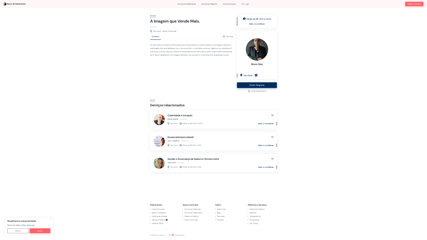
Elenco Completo (159, 213)
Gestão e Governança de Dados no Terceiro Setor (193, 159)
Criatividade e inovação (179, 115)
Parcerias (221, 216)
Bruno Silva (257, 64)
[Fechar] (51, 219)
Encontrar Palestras (192, 209)
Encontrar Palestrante (187, 4)
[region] (28, 226)
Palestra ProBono (191, 216)
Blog (219, 213)
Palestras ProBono (257, 209)
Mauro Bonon (172, 119)
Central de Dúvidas (159, 216)
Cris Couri (171, 162)
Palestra (153, 27)
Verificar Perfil (157, 223)
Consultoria (254, 220)
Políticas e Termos (157, 235)
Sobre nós (221, 209)
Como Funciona (229, 4)
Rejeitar (18, 231)
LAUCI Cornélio (173, 141)
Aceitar (40, 231)
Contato (220, 220)
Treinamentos (255, 216)
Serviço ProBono (159, 220)
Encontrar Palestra (209, 4)
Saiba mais (31, 225)
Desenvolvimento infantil (180, 137)
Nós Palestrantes (176, 235)
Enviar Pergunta (257, 85)
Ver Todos (254, 223)
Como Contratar (191, 220)
